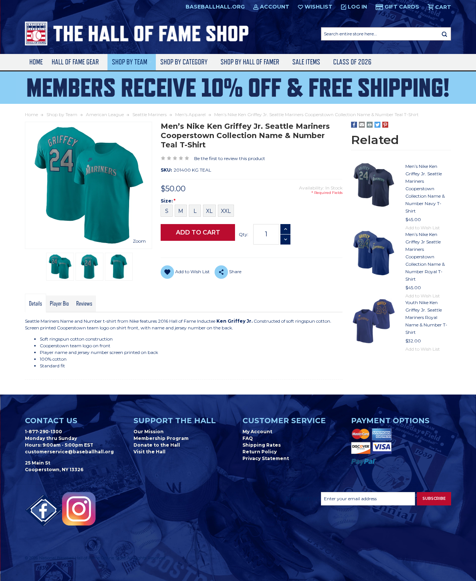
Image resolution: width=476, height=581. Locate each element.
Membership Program (161, 438)
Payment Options (390, 420)
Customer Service (284, 420)
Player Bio (59, 303)
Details (35, 303)
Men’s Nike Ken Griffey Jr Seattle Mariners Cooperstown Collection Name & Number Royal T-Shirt (425, 257)
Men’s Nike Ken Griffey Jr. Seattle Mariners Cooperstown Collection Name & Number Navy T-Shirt (425, 188)
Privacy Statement (265, 458)
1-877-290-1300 (43, 431)
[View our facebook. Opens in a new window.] (43, 510)
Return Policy (259, 451)
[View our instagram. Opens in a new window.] (79, 509)
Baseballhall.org (215, 6)
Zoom (139, 241)
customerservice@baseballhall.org (69, 451)
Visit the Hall (149, 451)
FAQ (247, 438)
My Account (257, 431)
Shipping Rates (261, 445)
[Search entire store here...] (444, 34)
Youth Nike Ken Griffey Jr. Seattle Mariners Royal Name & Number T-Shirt (426, 317)
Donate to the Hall (157, 445)
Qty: (243, 234)
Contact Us (51, 420)
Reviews (84, 303)
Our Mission (149, 431)
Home (36, 62)
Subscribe (434, 498)
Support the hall (175, 420)
